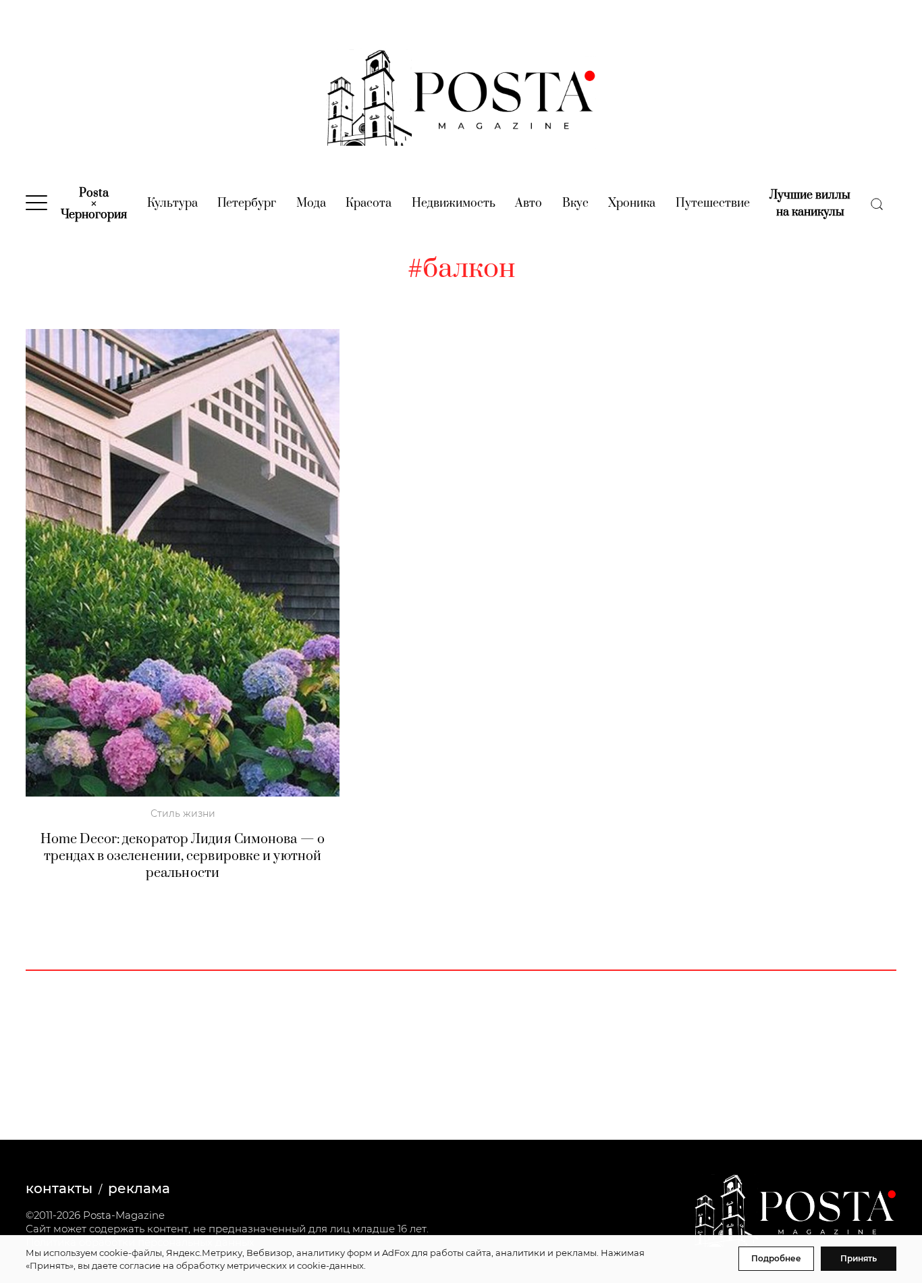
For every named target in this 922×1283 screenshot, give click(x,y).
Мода (311, 203)
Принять (858, 1258)
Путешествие (713, 203)
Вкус (575, 203)
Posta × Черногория (94, 204)
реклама (139, 1188)
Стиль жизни (183, 813)
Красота (368, 203)
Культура (172, 203)
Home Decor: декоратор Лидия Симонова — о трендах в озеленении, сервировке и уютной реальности (182, 856)
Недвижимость (453, 203)
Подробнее (776, 1258)
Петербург (246, 203)
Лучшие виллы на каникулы (809, 204)
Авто (528, 203)
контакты (59, 1188)
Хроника (631, 203)
